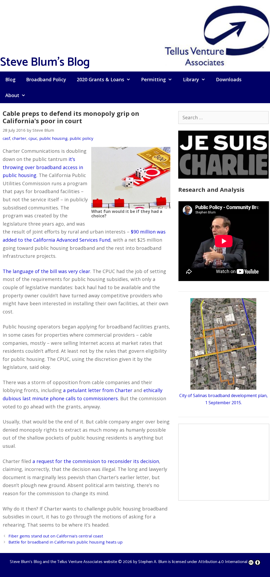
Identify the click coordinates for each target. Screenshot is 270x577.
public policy (81, 138)
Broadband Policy (46, 79)
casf (6, 138)
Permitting (153, 79)
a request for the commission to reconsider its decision (95, 461)
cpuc (32, 138)
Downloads (229, 79)
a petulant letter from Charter (97, 390)
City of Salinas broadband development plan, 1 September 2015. (223, 399)
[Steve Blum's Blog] (217, 35)
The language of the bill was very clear (46, 271)
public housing (53, 138)
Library (191, 79)
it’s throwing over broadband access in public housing (43, 167)
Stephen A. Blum (152, 561)
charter (19, 138)
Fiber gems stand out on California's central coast (55, 535)
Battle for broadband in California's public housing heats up (65, 542)
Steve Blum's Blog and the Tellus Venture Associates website (63, 561)
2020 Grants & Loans (100, 79)
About (12, 95)
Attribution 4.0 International (222, 561)
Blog (10, 79)
